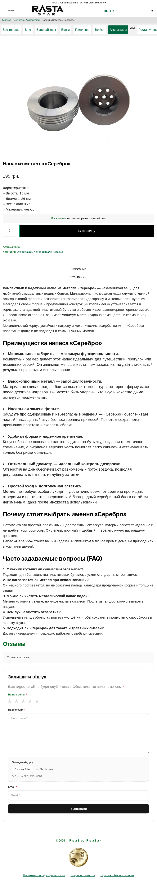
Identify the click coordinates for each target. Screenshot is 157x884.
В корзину (86, 231)
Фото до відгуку (22, 762)
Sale (28, 29)
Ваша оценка (17, 694)
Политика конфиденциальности (44, 875)
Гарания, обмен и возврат (117, 875)
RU (106, 11)
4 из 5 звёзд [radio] (30, 701)
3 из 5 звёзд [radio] (23, 701)
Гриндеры (82, 29)
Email (12, 787)
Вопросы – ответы (83, 875)
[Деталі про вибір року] (78, 857)
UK (112, 11)
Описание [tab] (79, 269)
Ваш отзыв (16, 709)
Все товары (19, 20)
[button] (129, 47)
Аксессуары (33, 20)
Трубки (99, 29)
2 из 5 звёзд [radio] (16, 701)
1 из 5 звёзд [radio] (9, 701)
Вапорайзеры (46, 29)
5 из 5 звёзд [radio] (37, 701)
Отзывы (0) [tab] (78, 277)
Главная (6, 20)
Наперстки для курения (48, 251)
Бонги (65, 29)
